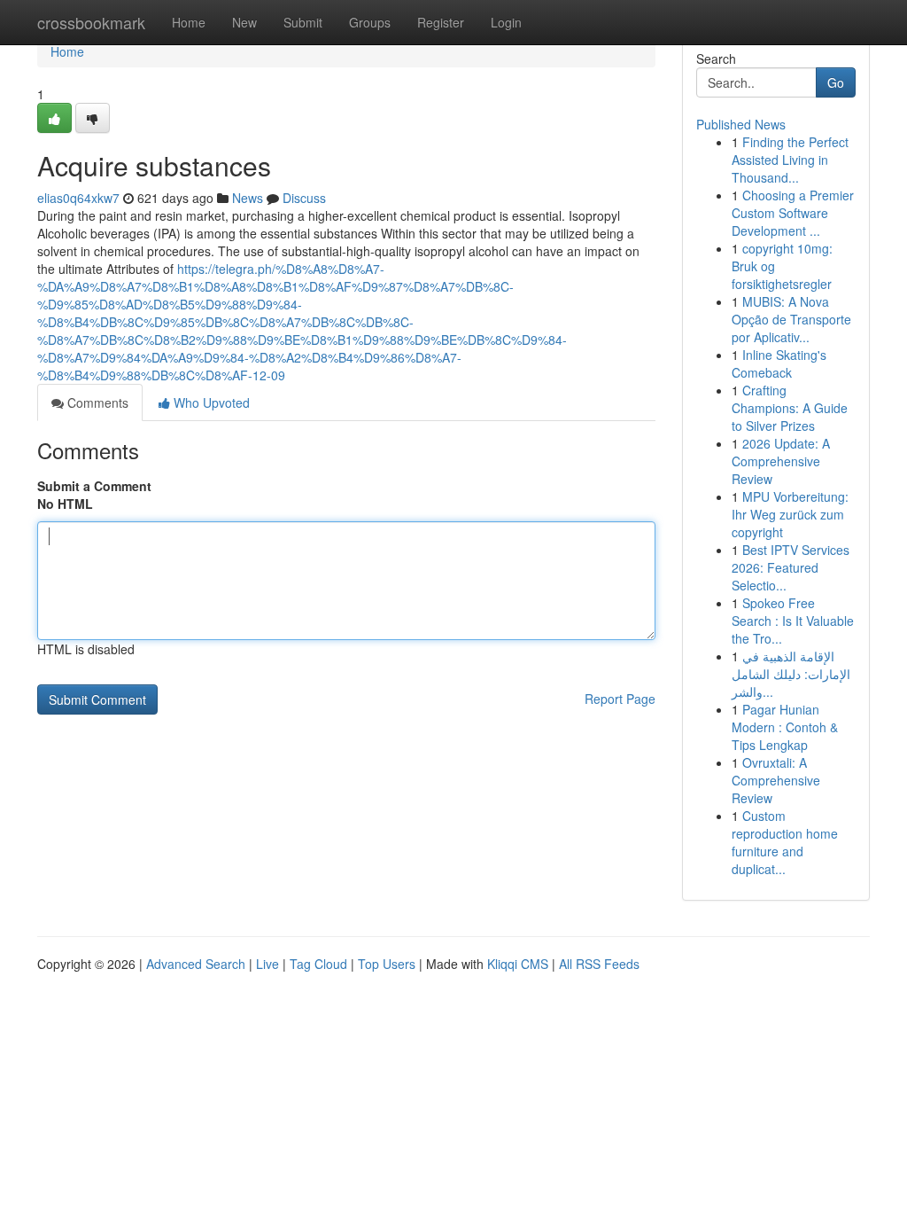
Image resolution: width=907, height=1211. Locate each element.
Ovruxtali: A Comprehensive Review (776, 780)
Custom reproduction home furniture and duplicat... (785, 842)
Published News (741, 124)
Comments (96, 402)
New (244, 22)
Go (835, 82)
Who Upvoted (210, 402)
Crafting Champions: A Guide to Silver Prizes (790, 407)
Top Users (386, 964)
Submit (302, 22)
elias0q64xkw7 (78, 198)
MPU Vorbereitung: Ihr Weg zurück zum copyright (790, 514)
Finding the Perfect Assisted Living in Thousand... (790, 159)
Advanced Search (195, 964)
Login (506, 22)
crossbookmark (91, 22)
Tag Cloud (318, 964)
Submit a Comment (94, 486)
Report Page (620, 698)
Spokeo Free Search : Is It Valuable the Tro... (793, 620)
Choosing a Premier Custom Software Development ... (793, 212)
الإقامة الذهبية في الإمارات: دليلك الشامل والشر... (791, 673)
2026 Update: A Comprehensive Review (781, 461)
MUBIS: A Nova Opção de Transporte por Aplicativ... (791, 319)
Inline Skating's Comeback (779, 363)
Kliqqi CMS (517, 964)
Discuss (304, 198)
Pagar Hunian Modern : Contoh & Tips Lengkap (785, 727)
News (247, 198)
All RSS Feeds (599, 964)
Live (267, 964)
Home (188, 22)
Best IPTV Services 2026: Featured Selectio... (790, 567)
